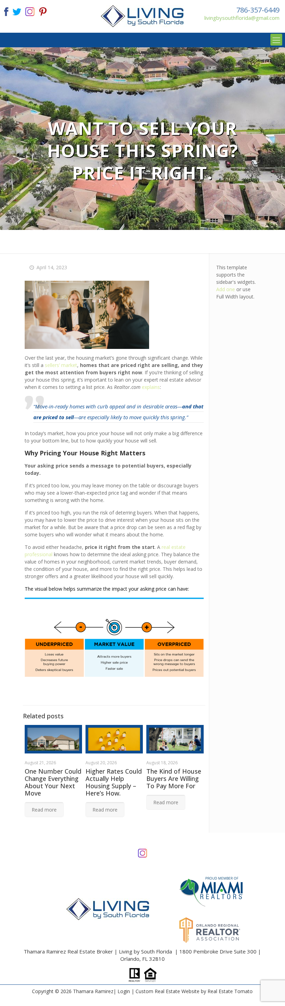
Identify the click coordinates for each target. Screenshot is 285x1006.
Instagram (142, 852)
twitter (16, 11)
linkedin (30, 11)
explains (151, 387)
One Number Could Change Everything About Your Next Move (53, 782)
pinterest (43, 11)
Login (123, 991)
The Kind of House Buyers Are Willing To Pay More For (173, 778)
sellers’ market (61, 365)
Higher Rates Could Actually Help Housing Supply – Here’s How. (114, 782)
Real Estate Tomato (230, 991)
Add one (225, 289)
